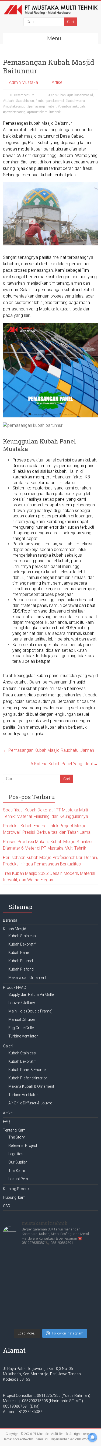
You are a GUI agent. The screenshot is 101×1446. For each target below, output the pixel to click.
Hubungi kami (14, 1197)
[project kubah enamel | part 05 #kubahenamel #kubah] (50, 1294)
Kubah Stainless (22, 936)
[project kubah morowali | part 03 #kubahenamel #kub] (50, 1318)
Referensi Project (22, 1145)
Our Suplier (17, 1162)
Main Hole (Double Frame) (30, 1011)
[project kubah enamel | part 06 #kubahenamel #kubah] (50, 1281)
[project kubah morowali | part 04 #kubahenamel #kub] (50, 1306)
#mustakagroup (14, 106)
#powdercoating (14, 112)
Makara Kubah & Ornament (31, 1086)
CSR (6, 1206)
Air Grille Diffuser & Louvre (30, 1103)
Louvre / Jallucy (21, 1003)
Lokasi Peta (18, 1179)
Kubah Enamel (20, 961)
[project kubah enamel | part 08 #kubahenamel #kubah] (50, 1257)
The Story (16, 1137)
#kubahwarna (75, 101)
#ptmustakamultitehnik (44, 112)
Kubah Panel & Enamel (27, 1070)
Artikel (57, 82)
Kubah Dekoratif (22, 944)
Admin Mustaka (23, 82)
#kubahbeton (24, 101)
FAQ (6, 1121)
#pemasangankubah (41, 106)
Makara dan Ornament (27, 977)
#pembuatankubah (71, 106)
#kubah (8, 101)
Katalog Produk (16, 1189)
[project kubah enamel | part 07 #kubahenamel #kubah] (50, 1269)
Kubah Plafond (21, 969)
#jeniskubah (57, 95)
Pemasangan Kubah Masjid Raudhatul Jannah (48, 750)
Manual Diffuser (21, 1019)
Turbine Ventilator (23, 1036)
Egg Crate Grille (21, 1028)
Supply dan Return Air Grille (31, 994)
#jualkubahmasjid (80, 95)
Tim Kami (16, 1170)
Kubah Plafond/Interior (27, 1078)
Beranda (10, 920)
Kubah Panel (19, 952)
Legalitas (15, 1154)
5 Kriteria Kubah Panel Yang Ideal (64, 763)
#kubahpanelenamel (50, 101)
